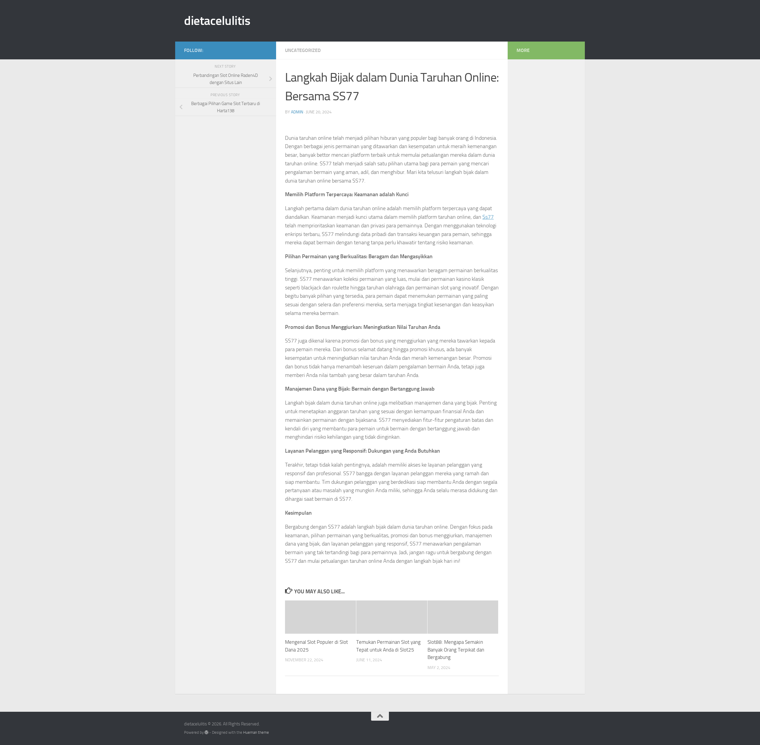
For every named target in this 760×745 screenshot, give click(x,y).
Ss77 (488, 217)
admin (297, 112)
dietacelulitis (217, 20)
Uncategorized (303, 50)
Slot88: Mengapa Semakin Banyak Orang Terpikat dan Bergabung (456, 649)
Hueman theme (256, 732)
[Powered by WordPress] (206, 732)
